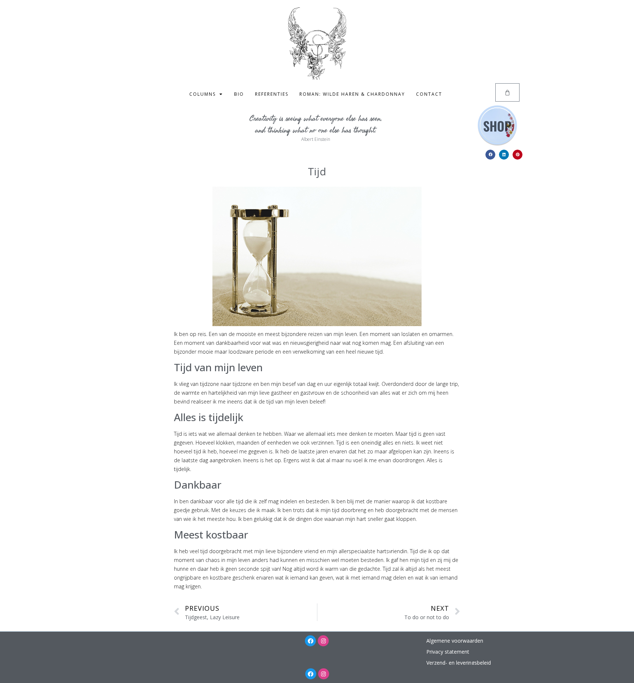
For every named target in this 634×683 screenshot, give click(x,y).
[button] (490, 155)
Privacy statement (447, 651)
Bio (239, 94)
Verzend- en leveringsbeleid (458, 662)
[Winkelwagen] (507, 92)
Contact (429, 94)
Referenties (271, 94)
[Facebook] (310, 640)
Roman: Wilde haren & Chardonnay (352, 94)
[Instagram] (323, 640)
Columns (202, 94)
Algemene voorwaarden (454, 640)
